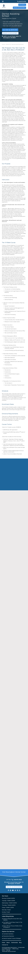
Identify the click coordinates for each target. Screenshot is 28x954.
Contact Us (5, 945)
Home (3, 44)
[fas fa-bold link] (17, 890)
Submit (5, 491)
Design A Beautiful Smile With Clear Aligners (12, 919)
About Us (8, 44)
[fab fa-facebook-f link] (8, 890)
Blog (20, 942)
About (8, 942)
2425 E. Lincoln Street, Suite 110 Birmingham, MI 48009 (12, 37)
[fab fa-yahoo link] (15, 890)
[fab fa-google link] (10, 890)
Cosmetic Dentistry (8, 934)
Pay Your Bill (22, 4)
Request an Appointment (19, 7)
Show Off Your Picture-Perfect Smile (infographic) (12, 926)
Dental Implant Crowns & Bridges (12, 938)
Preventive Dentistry (8, 936)
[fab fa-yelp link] (19, 890)
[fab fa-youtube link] (13, 890)
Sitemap (8, 950)
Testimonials (14, 942)
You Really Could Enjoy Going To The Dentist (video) (12, 923)
